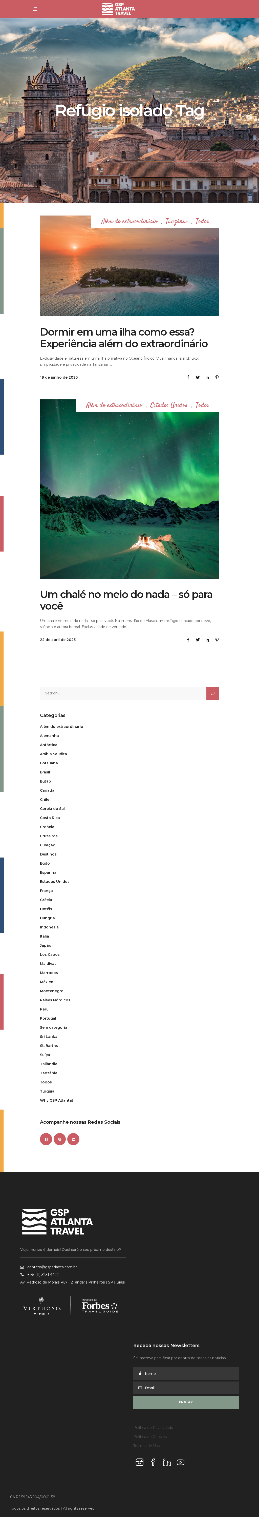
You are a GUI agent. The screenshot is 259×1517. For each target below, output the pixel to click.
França (46, 890)
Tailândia (48, 1064)
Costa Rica (50, 817)
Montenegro (51, 991)
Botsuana (49, 763)
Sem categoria (53, 1027)
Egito (45, 863)
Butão (45, 781)
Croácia (47, 827)
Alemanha (49, 735)
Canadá (47, 790)
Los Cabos (50, 954)
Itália (44, 936)
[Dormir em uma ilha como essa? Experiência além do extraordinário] (129, 266)
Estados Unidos (168, 405)
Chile (44, 799)
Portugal (48, 1018)
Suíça (45, 1055)
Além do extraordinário (129, 221)
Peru (44, 1009)
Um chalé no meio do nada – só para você (126, 600)
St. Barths (49, 1045)
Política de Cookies (150, 1436)
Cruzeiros (49, 836)
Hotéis (46, 909)
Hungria (47, 918)
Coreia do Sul (52, 808)
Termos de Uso (146, 1446)
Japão (45, 945)
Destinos (48, 854)
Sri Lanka (48, 1036)
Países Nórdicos (55, 1000)
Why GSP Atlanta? (57, 1100)
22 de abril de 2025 (58, 639)
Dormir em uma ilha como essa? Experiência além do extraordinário (124, 338)
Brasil (45, 772)
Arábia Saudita (53, 754)
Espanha (48, 872)
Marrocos (49, 972)
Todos (202, 221)
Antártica (48, 745)
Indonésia (49, 927)
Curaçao (47, 845)
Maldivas (48, 963)
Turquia (47, 1091)
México (46, 982)
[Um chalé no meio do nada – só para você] (129, 489)
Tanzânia (176, 221)
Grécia (46, 900)
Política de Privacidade (153, 1427)
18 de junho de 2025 (59, 377)
